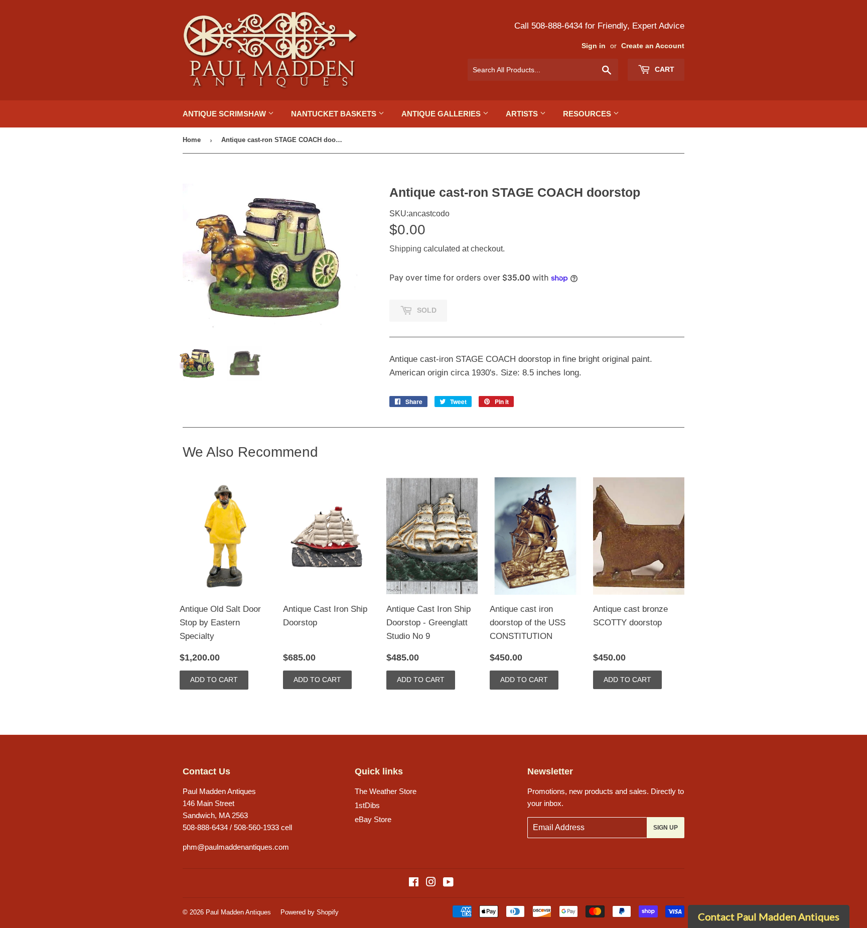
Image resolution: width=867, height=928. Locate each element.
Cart (663, 69)
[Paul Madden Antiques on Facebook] (413, 883)
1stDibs (367, 805)
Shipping (405, 248)
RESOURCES (588, 113)
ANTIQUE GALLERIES (442, 113)
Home (192, 140)
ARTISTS (523, 113)
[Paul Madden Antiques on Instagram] (431, 883)
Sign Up (665, 827)
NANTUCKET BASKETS (334, 113)
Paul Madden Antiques (238, 912)
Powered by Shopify (309, 912)
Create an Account (652, 46)
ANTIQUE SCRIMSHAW (225, 113)
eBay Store (373, 819)
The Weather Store (385, 791)
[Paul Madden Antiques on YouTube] (448, 883)
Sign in (594, 46)
